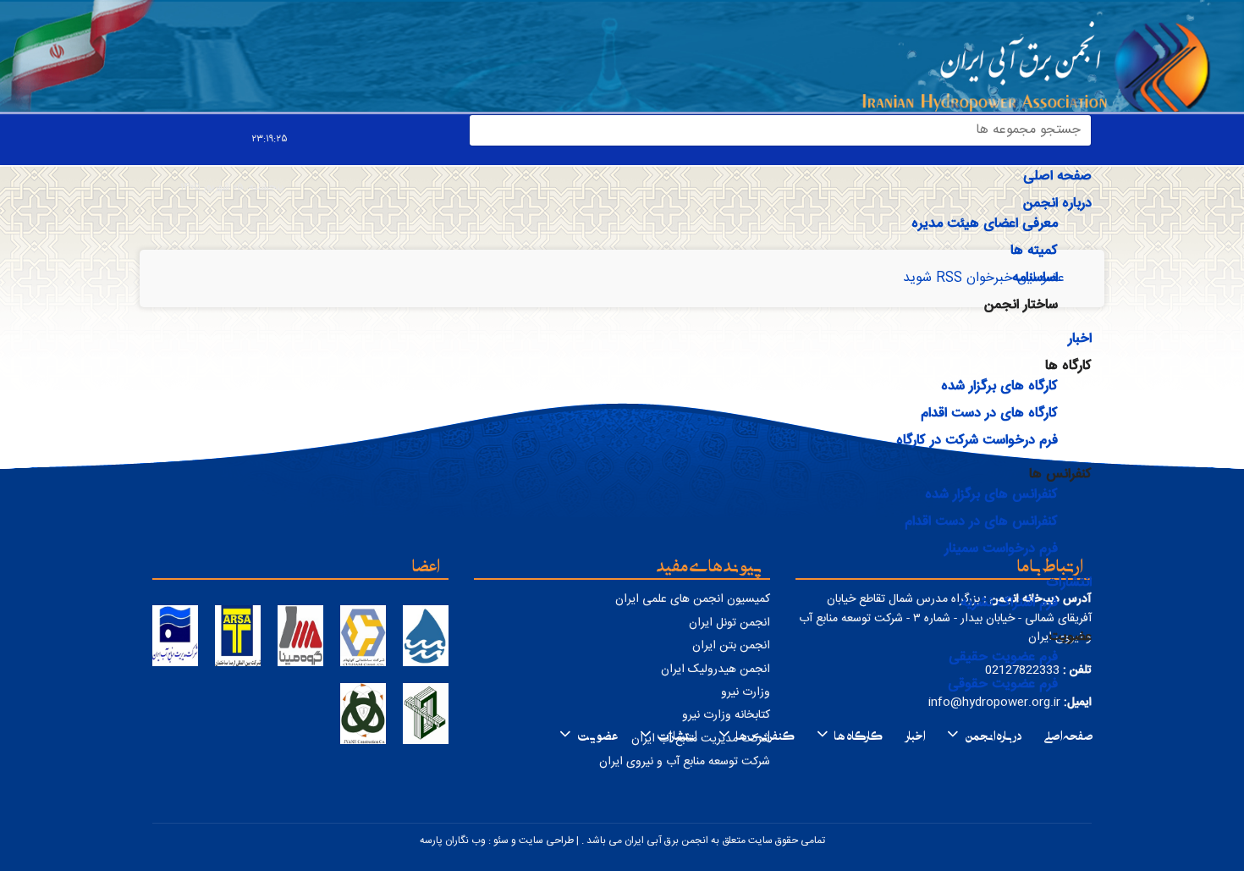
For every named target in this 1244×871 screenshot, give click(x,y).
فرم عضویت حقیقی (1003, 657)
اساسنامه (1035, 278)
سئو (501, 840)
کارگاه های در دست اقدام (989, 413)
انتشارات (1069, 582)
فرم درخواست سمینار (1001, 548)
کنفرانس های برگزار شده (991, 494)
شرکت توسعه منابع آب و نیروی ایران (684, 761)
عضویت (597, 734)
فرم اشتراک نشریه (1009, 603)
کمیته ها (1034, 251)
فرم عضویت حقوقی (1003, 684)
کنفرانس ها (765, 734)
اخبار (1080, 339)
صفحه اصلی (1057, 176)
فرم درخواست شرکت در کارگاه (977, 440)
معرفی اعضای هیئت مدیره (984, 223)
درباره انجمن (1057, 203)
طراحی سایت (546, 840)
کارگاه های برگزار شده (999, 386)
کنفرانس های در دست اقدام (981, 521)
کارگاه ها (858, 734)
